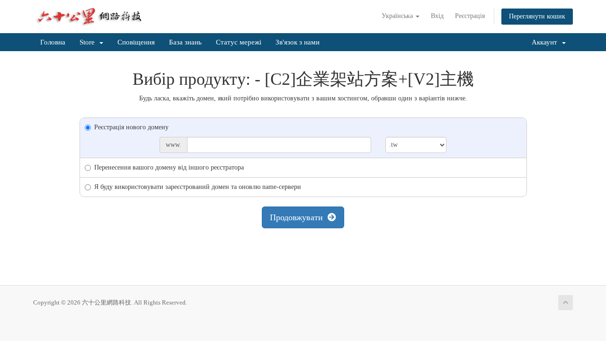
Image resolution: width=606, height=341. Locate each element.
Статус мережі (238, 42)
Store (89, 42)
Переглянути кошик (537, 16)
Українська (398, 15)
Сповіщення (136, 42)
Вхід (437, 15)
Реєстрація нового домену (131, 127)
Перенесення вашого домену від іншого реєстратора (169, 167)
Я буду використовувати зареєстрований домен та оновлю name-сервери (197, 186)
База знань (185, 42)
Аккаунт (546, 42)
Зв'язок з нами (298, 42)
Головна (52, 42)
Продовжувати (299, 217)
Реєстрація (470, 15)
